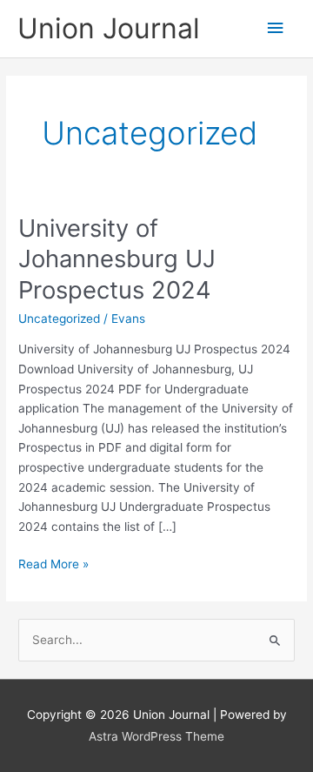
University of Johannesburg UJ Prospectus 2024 (117, 259)
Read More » (53, 565)
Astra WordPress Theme (156, 736)
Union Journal (108, 28)
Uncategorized (59, 319)
